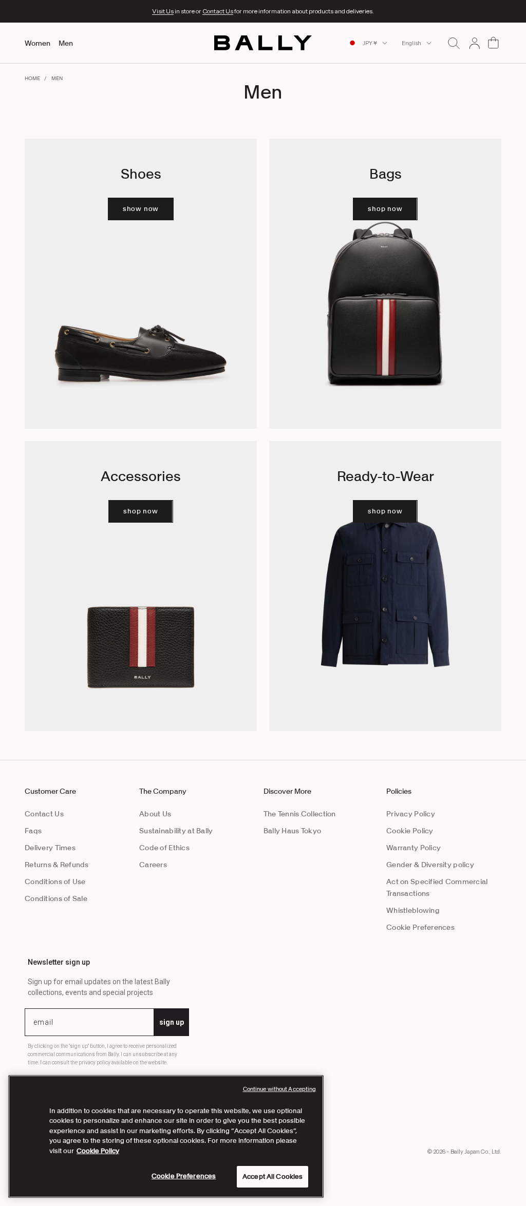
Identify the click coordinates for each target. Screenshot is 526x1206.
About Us (155, 813)
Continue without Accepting (279, 1089)
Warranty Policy (413, 847)
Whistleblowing (413, 910)
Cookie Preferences (420, 927)
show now (141, 208)
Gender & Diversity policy (430, 864)
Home (32, 78)
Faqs (33, 830)
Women (37, 43)
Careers (153, 864)
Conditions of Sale (56, 898)
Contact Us (217, 11)
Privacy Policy (410, 813)
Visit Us (163, 11)
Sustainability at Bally (176, 830)
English (411, 43)
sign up (171, 1022)
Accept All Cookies (272, 1176)
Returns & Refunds (57, 864)
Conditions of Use (55, 881)
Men (66, 43)
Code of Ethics (164, 847)
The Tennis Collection (300, 813)
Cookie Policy (410, 830)
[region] (166, 1136)
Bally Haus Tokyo (292, 830)
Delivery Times (50, 847)
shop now (385, 208)
